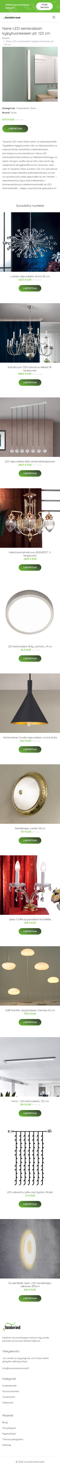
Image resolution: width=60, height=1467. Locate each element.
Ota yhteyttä (9, 1428)
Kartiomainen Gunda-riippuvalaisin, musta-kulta (30, 737)
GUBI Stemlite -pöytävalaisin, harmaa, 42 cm (30, 1010)
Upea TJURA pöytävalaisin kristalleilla (30, 919)
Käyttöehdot (9, 1433)
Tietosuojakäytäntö (12, 1439)
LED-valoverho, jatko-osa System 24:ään (30, 1192)
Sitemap (6, 1445)
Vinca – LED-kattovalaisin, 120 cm (30, 1101)
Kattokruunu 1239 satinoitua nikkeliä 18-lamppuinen (30, 369)
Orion (33, 108)
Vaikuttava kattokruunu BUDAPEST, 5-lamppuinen (30, 554)
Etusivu (6, 38)
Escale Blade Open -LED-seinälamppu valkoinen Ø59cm (30, 1285)
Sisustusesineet (10, 1391)
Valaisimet (7, 1402)
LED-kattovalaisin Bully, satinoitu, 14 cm (30, 646)
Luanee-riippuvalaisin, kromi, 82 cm (30, 276)
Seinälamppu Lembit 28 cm (30, 828)
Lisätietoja (15, 128)
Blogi (5, 1422)
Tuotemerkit (22, 108)
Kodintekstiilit (9, 1385)
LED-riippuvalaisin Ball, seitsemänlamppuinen (30, 461)
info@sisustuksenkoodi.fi (15, 1368)
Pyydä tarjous (44, 6)
